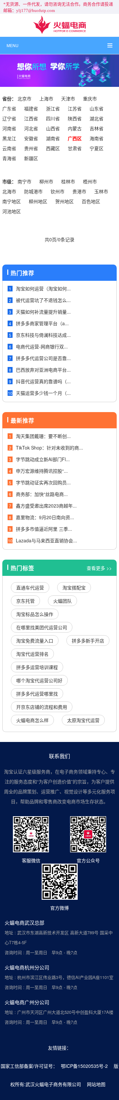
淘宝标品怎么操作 (34, 614)
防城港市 (33, 191)
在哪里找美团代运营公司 (41, 627)
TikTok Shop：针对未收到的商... (49, 447)
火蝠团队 (62, 600)
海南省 (96, 138)
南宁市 (24, 181)
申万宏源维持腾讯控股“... (42, 470)
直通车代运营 (30, 587)
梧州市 (90, 181)
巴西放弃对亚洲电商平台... (43, 369)
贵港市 (79, 191)
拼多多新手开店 (88, 640)
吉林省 (96, 128)
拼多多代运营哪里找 (37, 693)
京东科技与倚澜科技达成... (43, 335)
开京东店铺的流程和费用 (41, 706)
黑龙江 (9, 138)
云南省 (9, 148)
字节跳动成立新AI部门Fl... (43, 459)
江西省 (31, 118)
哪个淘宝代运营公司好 (39, 680)
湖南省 (53, 138)
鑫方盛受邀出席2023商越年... (46, 505)
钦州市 (57, 191)
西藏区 (53, 148)
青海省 (9, 158)
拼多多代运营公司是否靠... (43, 358)
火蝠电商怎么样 (32, 720)
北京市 (24, 98)
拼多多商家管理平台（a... (42, 323)
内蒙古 (75, 128)
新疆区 (31, 158)
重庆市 (90, 98)
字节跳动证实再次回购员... (43, 482)
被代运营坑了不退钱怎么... (43, 300)
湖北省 (96, 118)
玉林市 (101, 191)
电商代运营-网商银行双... (42, 346)
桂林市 (68, 181)
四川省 (53, 118)
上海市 (46, 98)
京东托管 (25, 600)
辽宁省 (9, 118)
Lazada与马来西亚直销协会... (46, 540)
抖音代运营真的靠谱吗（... (43, 381)
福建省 (31, 108)
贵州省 (31, 148)
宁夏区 (96, 148)
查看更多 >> (99, 568)
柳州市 (46, 181)
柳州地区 (38, 201)
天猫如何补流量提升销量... (43, 311)
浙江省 (53, 108)
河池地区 (11, 211)
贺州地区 (64, 201)
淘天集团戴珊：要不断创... (43, 436)
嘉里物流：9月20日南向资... (45, 517)
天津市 (68, 98)
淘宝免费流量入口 (34, 640)
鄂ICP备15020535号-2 (84, 1066)
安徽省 (31, 138)
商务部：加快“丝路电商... (42, 494)
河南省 (9, 128)
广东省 (9, 108)
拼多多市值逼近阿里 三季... (44, 528)
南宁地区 (11, 201)
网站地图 (96, 1084)
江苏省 (75, 108)
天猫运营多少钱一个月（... (43, 393)
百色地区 (91, 201)
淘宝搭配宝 (74, 587)
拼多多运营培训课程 (37, 667)
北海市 (9, 191)
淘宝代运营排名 (32, 653)
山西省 (53, 128)
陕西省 (75, 118)
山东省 (96, 108)
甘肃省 (75, 148)
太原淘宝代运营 (83, 720)
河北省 (31, 128)
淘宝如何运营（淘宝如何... (43, 288)
